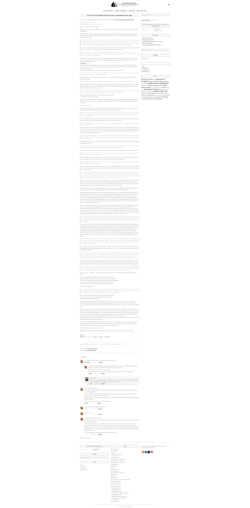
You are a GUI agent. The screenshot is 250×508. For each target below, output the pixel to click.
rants (120, 344)
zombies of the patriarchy (155, 99)
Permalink (101, 362)
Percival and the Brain (92, 348)
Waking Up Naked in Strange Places (119, 496)
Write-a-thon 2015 (115, 501)
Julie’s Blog (113, 476)
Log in (143, 66)
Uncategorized (105, 344)
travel (142, 97)
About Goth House (115, 449)
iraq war (142, 89)
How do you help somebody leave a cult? (151, 44)
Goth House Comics (144, 85)
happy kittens (158, 85)
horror (152, 87)
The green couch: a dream (148, 39)
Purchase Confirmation (116, 454)
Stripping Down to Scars (116, 491)
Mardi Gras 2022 (114, 477)
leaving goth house (151, 89)
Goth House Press (115, 471)
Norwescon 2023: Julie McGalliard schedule (120, 479)
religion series (154, 93)
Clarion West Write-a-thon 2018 (118, 461)
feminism (116, 344)
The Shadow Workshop (165, 95)
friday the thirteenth (144, 83)
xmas (142, 99)
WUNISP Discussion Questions (119, 498)
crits (162, 81)
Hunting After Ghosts (116, 489)
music (164, 89)
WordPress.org (145, 71)
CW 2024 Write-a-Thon (147, 38)
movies (161, 89)
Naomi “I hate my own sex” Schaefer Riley (125, 19)
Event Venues (114, 466)
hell (163, 85)
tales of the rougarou (157, 95)
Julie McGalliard (114, 474)
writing (166, 97)
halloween (151, 85)
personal (152, 91)
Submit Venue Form (115, 484)
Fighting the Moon (115, 488)
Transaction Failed (115, 457)
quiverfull (143, 93)
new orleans (147, 91)
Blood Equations (114, 450)
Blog (101, 344)
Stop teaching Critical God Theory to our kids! (152, 41)
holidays (148, 87)
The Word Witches (145, 20)
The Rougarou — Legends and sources (120, 493)
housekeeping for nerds (158, 87)
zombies (145, 99)
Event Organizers (115, 464)
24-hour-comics (147, 79)
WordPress (130, 506)
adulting (154, 79)
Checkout (113, 452)
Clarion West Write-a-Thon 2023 (118, 462)
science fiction (160, 93)
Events (112, 467)
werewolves (154, 97)
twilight (144, 97)
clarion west (157, 81)
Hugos (163, 87)
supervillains (151, 95)
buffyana (152, 81)
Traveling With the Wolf (116, 494)
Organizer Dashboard (115, 481)
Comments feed (145, 69)
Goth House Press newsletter (117, 472)
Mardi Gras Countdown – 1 (148, 43)
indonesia (167, 87)
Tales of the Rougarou (116, 486)
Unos (123, 506)
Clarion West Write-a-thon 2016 (118, 459)
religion (149, 93)
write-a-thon (159, 97)
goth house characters (159, 83)
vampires (148, 97)
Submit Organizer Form (116, 482)
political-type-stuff (160, 91)
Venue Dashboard (115, 499)
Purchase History (115, 455)
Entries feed (145, 68)
